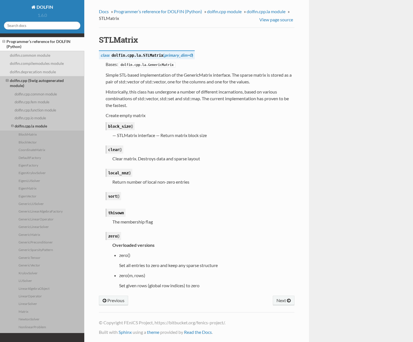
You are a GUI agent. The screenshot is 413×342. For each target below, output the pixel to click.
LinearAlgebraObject (34, 288)
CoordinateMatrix (32, 150)
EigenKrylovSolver (32, 173)
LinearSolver (28, 303)
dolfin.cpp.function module (35, 110)
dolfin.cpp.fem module (32, 102)
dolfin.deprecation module (33, 71)
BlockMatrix (28, 134)
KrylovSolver (28, 273)
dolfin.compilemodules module (37, 63)
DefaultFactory (30, 157)
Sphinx (125, 332)
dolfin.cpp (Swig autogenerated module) (37, 83)
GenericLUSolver (31, 204)
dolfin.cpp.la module (31, 126)
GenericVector (29, 265)
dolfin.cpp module (224, 11)
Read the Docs (198, 332)
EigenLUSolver (29, 181)
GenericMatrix (29, 234)
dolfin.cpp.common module (36, 94)
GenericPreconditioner (36, 242)
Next (281, 300)
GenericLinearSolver (34, 227)
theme (153, 332)
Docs (104, 11)
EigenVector (28, 196)
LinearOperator (30, 296)
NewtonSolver (29, 319)
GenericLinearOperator (36, 219)
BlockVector (28, 142)
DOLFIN (44, 7)
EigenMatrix (28, 188)
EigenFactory (28, 165)
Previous (115, 300)
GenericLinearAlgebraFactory (41, 211)
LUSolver (25, 280)
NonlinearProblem (32, 327)
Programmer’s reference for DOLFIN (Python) (38, 44)
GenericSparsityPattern (36, 250)
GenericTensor (29, 257)
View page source (276, 19)
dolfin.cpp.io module (30, 118)
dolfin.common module (30, 55)
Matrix (23, 311)
